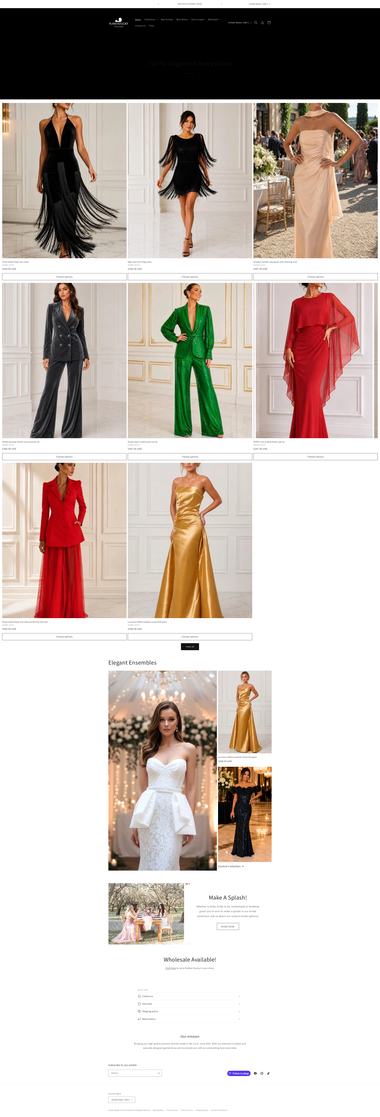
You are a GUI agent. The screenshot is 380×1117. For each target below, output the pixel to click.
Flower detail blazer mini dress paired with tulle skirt (25, 622)
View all (190, 646)
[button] (150, 19)
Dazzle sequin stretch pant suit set (142, 442)
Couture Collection (229, 866)
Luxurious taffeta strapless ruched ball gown (147, 622)
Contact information (219, 1110)
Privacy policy (172, 1110)
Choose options (64, 276)
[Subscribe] (158, 1073)
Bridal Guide (228, 926)
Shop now (190, 73)
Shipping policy (202, 1110)
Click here (171, 968)
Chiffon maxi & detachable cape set (269, 442)
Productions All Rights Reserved (137, 1110)
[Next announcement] (221, 4)
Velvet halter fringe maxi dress (15, 262)
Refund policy (158, 1110)
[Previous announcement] (158, 4)
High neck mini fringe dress (140, 262)
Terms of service (186, 1110)
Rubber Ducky (119, 1110)
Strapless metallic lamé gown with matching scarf (275, 262)
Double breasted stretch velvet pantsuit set (20, 442)
